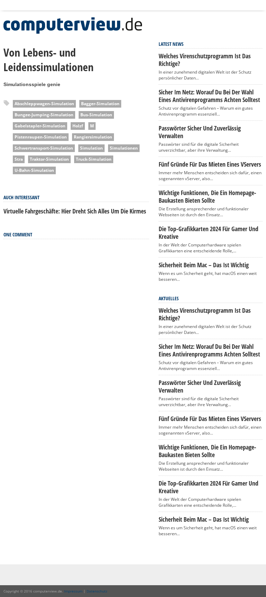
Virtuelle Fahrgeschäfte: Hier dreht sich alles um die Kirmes (74, 211)
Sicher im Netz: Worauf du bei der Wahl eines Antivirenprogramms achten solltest (209, 95)
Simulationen (124, 148)
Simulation (91, 148)
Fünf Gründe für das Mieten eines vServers (210, 164)
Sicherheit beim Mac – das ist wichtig (204, 265)
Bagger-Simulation (100, 104)
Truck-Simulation (94, 159)
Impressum (73, 591)
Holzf (77, 126)
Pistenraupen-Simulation (41, 137)
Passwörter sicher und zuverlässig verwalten (200, 132)
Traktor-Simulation (49, 159)
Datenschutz (97, 591)
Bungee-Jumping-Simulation (44, 115)
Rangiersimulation (93, 137)
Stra (19, 159)
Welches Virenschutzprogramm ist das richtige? (205, 59)
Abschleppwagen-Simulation (44, 104)
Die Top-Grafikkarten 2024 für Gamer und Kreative (208, 232)
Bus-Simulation (96, 115)
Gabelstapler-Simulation (40, 126)
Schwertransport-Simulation (44, 148)
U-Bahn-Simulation (34, 170)
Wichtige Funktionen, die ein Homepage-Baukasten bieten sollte (207, 196)
